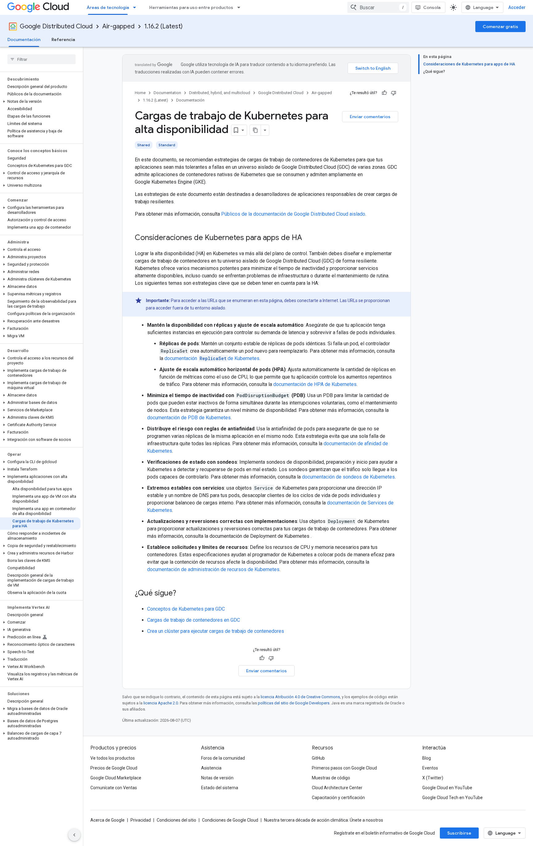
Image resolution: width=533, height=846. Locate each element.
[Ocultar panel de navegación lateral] (74, 835)
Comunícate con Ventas (113, 787)
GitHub (318, 758)
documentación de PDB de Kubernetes (189, 418)
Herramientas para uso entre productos (191, 7)
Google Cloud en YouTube (447, 787)
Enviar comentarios (370, 116)
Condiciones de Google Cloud (230, 820)
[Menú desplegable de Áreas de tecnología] (136, 7)
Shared (143, 145)
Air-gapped (118, 26)
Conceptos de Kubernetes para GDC (186, 609)
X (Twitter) (432, 777)
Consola (431, 7)
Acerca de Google (107, 820)
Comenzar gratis (500, 26)
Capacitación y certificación (338, 797)
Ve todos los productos (112, 758)
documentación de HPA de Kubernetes (315, 384)
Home (140, 92)
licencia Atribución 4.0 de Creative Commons (300, 697)
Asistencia (211, 767)
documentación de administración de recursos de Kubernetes (213, 569)
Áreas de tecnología (108, 7)
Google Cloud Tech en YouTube (452, 797)
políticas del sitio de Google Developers (293, 703)
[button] (40, 101)
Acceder (517, 7)
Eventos (430, 767)
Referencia (63, 39)
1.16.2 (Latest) (163, 26)
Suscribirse (459, 833)
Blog (426, 758)
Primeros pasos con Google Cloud (344, 767)
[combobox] (378, 7)
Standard (167, 145)
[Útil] (384, 92)
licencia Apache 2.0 (160, 703)
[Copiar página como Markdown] (255, 130)
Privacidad (140, 820)
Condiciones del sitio (176, 820)
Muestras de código (331, 777)
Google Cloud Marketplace (115, 777)
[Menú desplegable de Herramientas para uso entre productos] (240, 7)
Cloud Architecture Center (337, 787)
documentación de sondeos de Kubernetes (348, 477)
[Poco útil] (393, 92)
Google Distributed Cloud (56, 26)
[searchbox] (41, 59)
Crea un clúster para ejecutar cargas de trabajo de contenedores (215, 631)
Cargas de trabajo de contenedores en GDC (193, 620)
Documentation (167, 92)
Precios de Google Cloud (113, 767)
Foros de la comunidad (223, 758)
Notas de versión (217, 777)
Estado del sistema (219, 787)
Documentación (23, 39)
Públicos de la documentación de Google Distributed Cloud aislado (293, 214)
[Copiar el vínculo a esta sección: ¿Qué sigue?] (182, 593)
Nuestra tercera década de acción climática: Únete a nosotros (323, 820)
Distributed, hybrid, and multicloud (219, 92)
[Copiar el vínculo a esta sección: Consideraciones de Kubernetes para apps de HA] (308, 238)
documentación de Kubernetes (211, 358)
